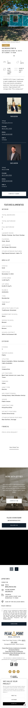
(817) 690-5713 (9, 591)
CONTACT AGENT (14, 193)
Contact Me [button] (14, 501)
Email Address (6, 606)
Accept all (14, 703)
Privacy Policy (7, 618)
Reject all (14, 695)
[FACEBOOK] (10, 671)
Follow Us (14, 525)
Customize (14, 699)
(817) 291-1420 (7, 128)
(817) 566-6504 (7, 175)
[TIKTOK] (18, 671)
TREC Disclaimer (14, 654)
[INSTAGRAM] (14, 671)
